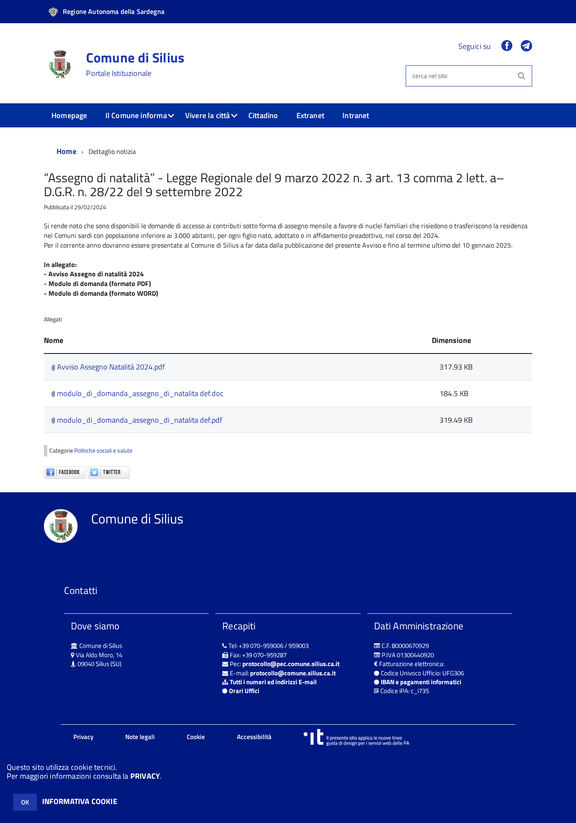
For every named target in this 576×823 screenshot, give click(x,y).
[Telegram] (526, 46)
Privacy (83, 737)
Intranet (355, 115)
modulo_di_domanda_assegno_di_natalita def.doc (139, 393)
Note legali (140, 737)
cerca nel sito (429, 75)
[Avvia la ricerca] (521, 76)
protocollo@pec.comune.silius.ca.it (290, 664)
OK (25, 802)
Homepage (69, 115)
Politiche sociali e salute (103, 450)
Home (66, 151)
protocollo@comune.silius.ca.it (293, 673)
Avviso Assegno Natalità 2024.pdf (110, 366)
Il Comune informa (136, 115)
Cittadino (263, 115)
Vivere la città (207, 115)
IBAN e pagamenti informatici (421, 682)
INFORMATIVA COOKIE (79, 801)
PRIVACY (145, 776)
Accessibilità (254, 737)
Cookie (196, 737)
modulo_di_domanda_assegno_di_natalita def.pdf (138, 420)
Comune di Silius (135, 64)
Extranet (310, 115)
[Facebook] (506, 46)
